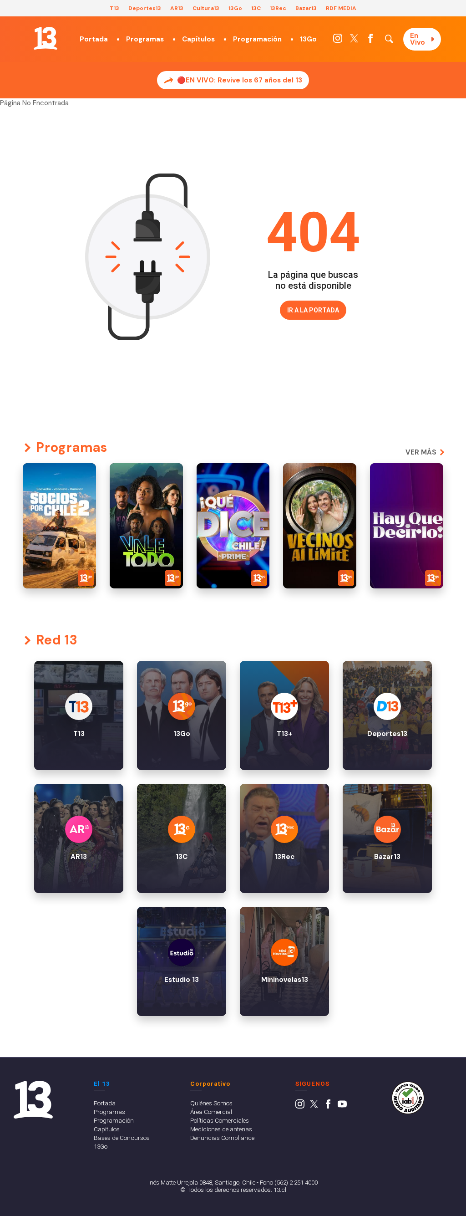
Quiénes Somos (211, 1103)
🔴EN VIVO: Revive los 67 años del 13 (239, 80)
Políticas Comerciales (219, 1120)
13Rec (278, 8)
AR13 (176, 8)
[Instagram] (337, 40)
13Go (235, 8)
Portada (94, 39)
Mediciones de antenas (221, 1129)
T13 (114, 8)
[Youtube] (342, 1106)
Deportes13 (144, 8)
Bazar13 (306, 8)
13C (256, 8)
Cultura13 (205, 8)
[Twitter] (354, 40)
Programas (145, 39)
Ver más (420, 452)
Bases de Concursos (122, 1137)
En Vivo (417, 39)
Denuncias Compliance (222, 1137)
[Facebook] (370, 40)
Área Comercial (211, 1111)
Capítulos (198, 39)
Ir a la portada (313, 310)
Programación (257, 39)
